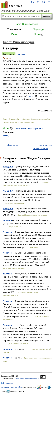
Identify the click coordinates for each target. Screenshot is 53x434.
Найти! (46, 16)
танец (6, 135)
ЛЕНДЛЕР (8, 166)
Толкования (14, 29)
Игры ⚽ (38, 34)
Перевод (21, 54)
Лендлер (7, 232)
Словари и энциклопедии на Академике (25, 10)
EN (32, 2)
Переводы (38, 29)
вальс (31, 96)
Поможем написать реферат (29, 128)
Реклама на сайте (32, 378)
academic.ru (11, 4)
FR (49, 2)
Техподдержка (19, 378)
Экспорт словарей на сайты (11, 387)
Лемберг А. (12, 145)
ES (43, 2)
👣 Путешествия (7, 383)
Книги (14, 34)
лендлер (7, 220)
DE (38, 2)
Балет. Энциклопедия (26, 24)
